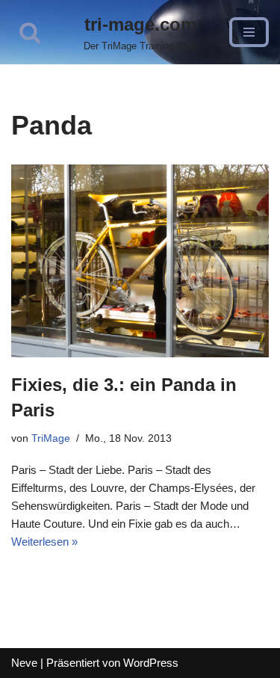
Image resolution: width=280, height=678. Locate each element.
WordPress (150, 662)
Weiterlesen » (44, 541)
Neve (24, 662)
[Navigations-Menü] (249, 32)
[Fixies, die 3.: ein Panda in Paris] (140, 261)
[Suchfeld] (30, 32)
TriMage (50, 438)
